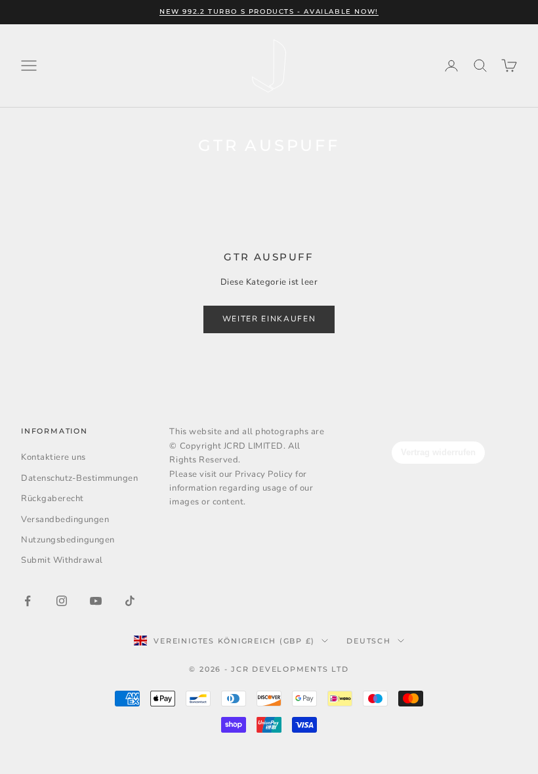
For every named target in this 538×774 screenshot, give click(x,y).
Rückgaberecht (52, 498)
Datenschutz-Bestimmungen (79, 478)
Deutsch (368, 640)
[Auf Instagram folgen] (61, 600)
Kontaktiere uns (53, 457)
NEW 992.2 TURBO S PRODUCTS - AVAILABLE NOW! (269, 11)
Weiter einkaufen (269, 319)
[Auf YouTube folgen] (95, 600)
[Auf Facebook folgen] (27, 600)
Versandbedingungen (65, 519)
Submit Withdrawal (62, 560)
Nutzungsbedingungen (68, 540)
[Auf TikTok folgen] (129, 600)
